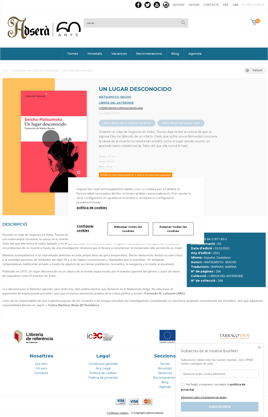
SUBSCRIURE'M (220, 406)
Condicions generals (103, 364)
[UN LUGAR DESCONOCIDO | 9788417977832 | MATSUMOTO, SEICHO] (48, 139)
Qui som (178, 4)
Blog (175, 54)
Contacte (211, 4)
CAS (235, 4)
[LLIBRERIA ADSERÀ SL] (45, 38)
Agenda (194, 54)
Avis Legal (103, 368)
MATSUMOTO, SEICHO (115, 96)
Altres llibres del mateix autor (181, 123)
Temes (72, 54)
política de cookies (92, 208)
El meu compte (253, 4)
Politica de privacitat (103, 377)
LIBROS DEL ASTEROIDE (116, 102)
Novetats (95, 54)
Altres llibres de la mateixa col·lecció (127, 123)
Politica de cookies (103, 373)
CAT (226, 4)
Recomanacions (149, 54)
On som (193, 4)
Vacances (119, 54)
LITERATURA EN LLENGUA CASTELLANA (121, 108)
